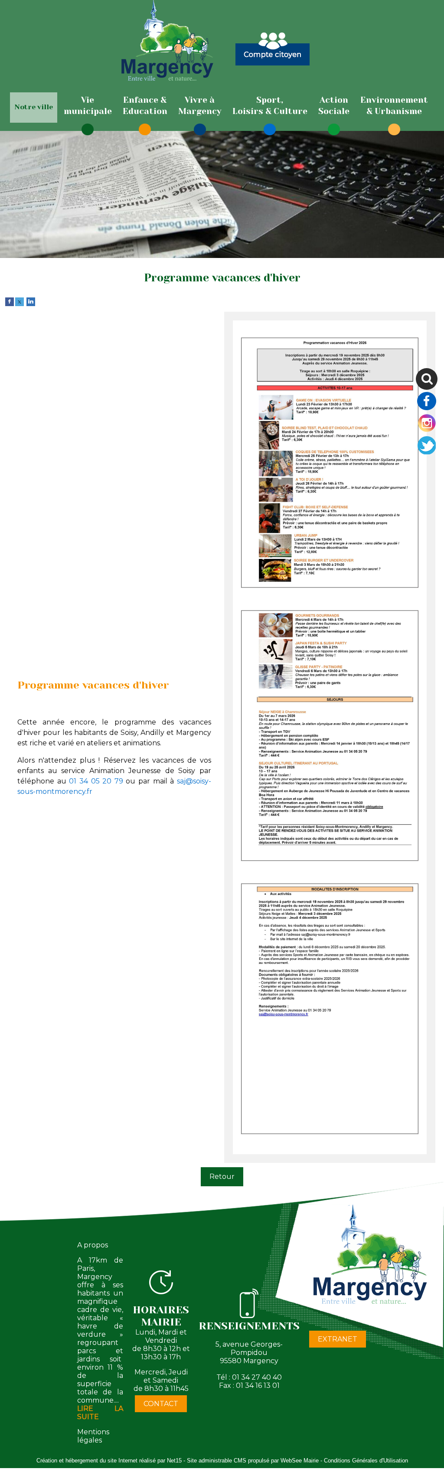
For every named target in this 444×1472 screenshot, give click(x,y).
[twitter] (19, 301)
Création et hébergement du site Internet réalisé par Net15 (109, 1460)
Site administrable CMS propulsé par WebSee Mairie (253, 1460)
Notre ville (33, 107)
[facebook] (9, 301)
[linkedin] (30, 301)
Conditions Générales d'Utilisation (366, 1460)
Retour (222, 1176)
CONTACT (161, 1404)
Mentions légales (93, 1436)
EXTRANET (337, 1339)
